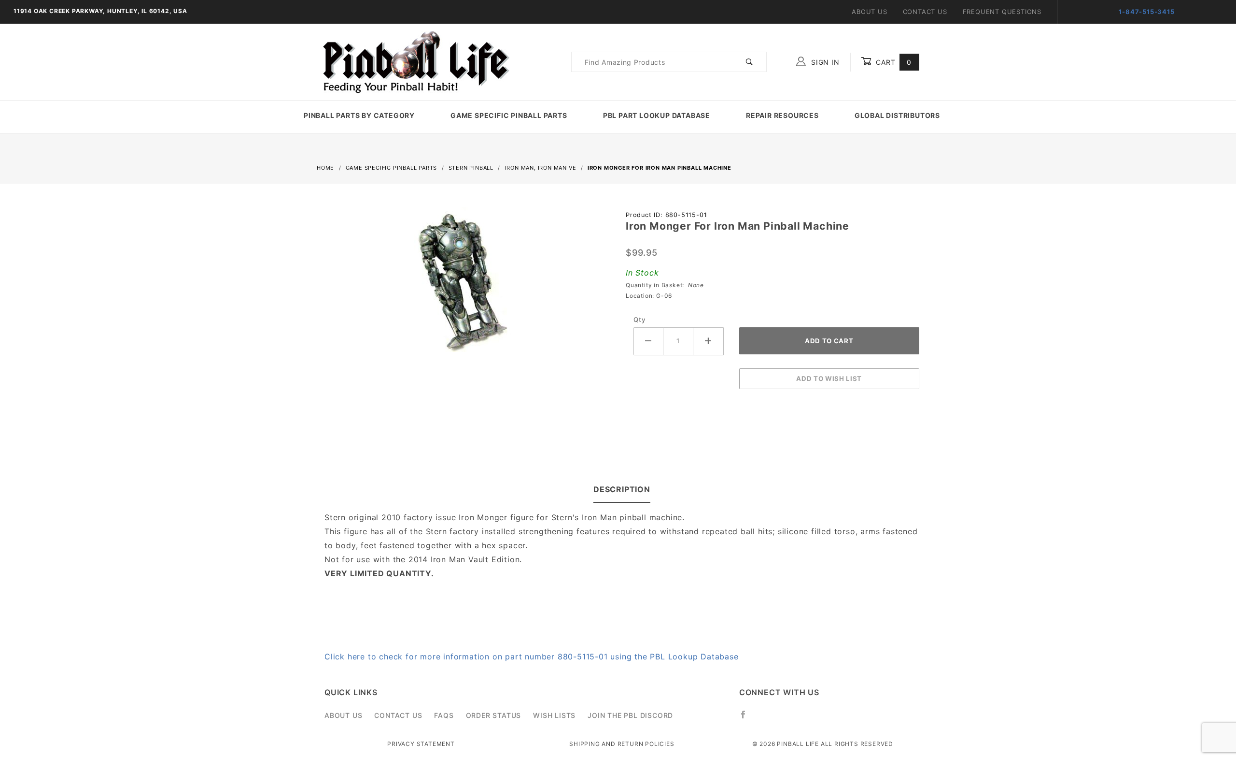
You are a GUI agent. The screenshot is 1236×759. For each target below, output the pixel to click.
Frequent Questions (1002, 11)
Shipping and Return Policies (621, 743)
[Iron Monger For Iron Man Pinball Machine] (463, 285)
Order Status (493, 715)
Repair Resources (782, 115)
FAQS (443, 715)
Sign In (824, 62)
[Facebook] (747, 718)
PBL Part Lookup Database (656, 115)
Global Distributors (897, 115)
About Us (869, 11)
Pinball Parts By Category (359, 115)
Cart (892, 62)
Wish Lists (554, 715)
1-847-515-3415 (1146, 11)
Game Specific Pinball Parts (508, 115)
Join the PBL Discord (630, 715)
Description (621, 489)
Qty (639, 319)
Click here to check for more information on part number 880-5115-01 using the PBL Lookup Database (531, 656)
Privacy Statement (421, 743)
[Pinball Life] (413, 61)
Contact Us (925, 11)
